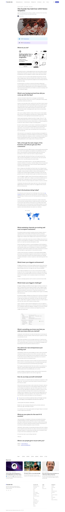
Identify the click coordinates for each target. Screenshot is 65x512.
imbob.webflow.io (27, 42)
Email (52, 489)
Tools (52, 498)
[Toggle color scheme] (22, 510)
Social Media (53, 497)
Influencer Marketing (54, 499)
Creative (52, 486)
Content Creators (20, 6)
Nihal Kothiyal (26, 38)
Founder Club (10, 510)
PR (51, 493)
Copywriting (53, 487)
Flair (20, 510)
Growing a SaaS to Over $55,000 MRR (32, 473)
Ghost (18, 510)
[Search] (54, 2)
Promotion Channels (54, 494)
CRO (52, 488)
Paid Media (53, 492)
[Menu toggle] (22, 2)
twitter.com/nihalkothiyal (25, 445)
